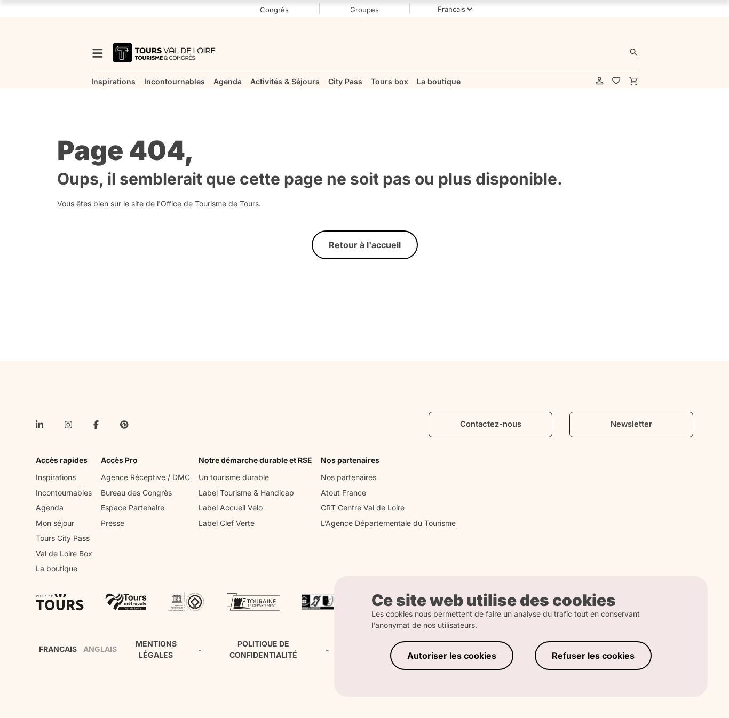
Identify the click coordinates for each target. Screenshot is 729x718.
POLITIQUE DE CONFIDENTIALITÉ (263, 649)
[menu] (97, 52)
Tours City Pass (63, 538)
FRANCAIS (58, 648)
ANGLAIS (100, 648)
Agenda (50, 507)
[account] (600, 81)
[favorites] (616, 81)
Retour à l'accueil (365, 245)
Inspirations (56, 477)
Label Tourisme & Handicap (246, 492)
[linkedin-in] (39, 424)
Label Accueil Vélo (231, 507)
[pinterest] (124, 424)
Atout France (343, 492)
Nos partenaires (348, 477)
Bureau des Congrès (136, 492)
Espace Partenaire (132, 507)
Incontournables (64, 492)
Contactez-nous (490, 424)
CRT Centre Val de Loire (363, 507)
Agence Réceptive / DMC (145, 477)
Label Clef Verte (227, 523)
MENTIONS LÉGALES (156, 649)
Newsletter (631, 424)
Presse (112, 523)
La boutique (56, 568)
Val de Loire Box (64, 553)
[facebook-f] (96, 424)
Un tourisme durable (234, 477)
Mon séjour (55, 523)
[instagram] (68, 424)
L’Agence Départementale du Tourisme (388, 523)
